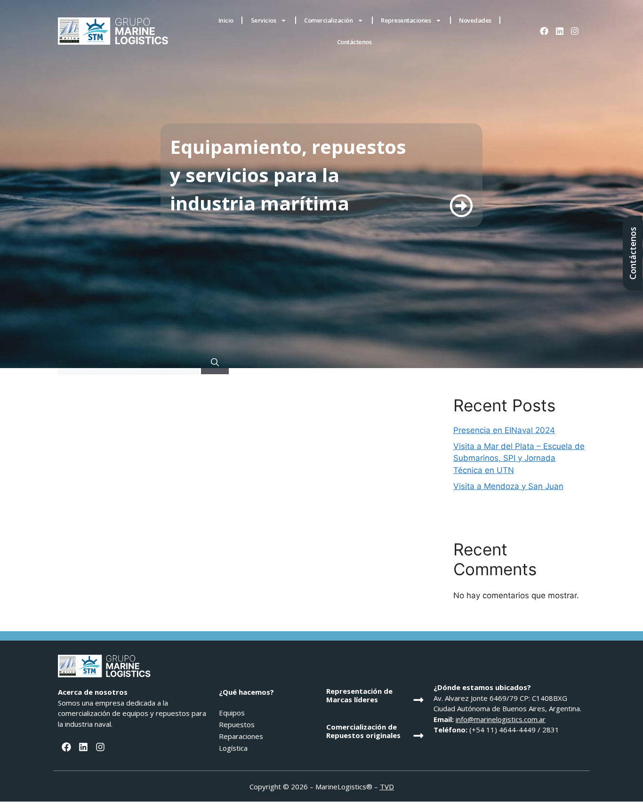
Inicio (225, 20)
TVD (387, 786)
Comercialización (328, 20)
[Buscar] (215, 363)
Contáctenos (354, 42)
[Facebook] (544, 31)
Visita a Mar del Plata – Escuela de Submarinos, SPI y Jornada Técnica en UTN (519, 458)
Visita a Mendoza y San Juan (508, 486)
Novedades (475, 20)
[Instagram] (574, 31)
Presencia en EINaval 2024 (504, 430)
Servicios (263, 20)
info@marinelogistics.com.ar (501, 719)
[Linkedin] (559, 31)
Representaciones (406, 20)
